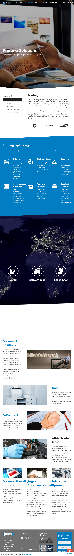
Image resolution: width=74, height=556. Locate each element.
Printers (9, 103)
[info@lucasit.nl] (22, 549)
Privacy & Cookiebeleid (26, 554)
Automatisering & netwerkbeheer (8, 95)
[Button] (12, 3)
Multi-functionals (11, 106)
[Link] (7, 3)
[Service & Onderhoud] (56, 187)
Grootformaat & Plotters (13, 109)
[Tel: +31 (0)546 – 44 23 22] (22, 538)
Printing (7, 100)
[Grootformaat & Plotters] (8, 187)
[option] (34, 125)
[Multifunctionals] (32, 162)
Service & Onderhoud (12, 112)
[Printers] (8, 162)
